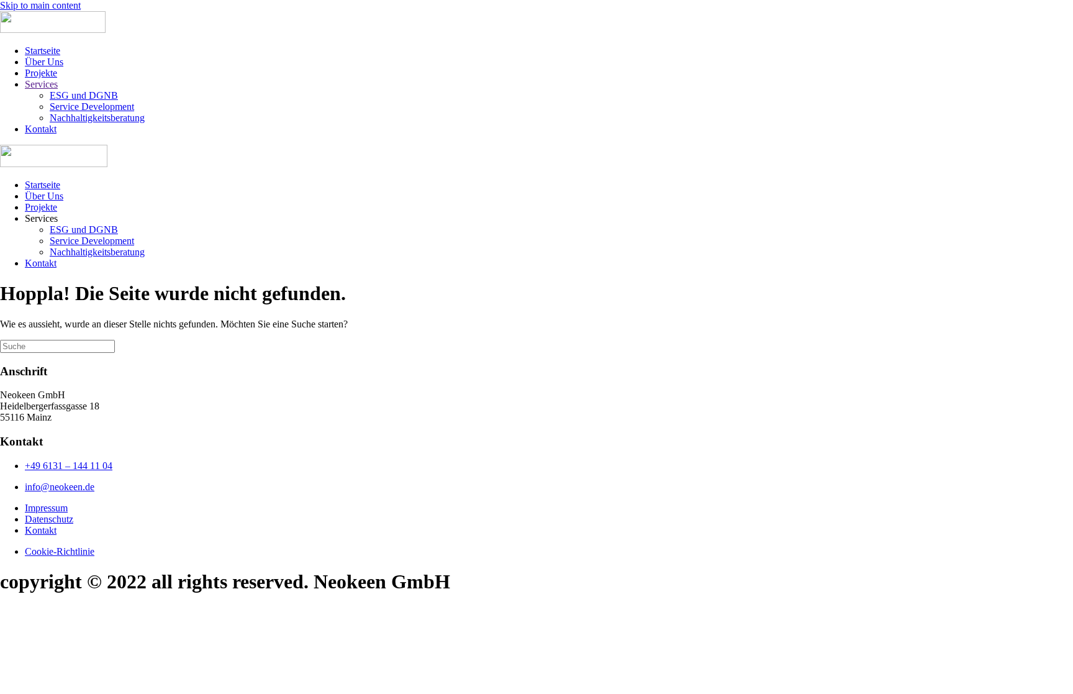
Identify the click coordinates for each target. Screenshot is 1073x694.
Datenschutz (49, 519)
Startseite (42, 50)
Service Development (92, 106)
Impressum (46, 508)
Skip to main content (40, 5)
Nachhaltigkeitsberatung (97, 117)
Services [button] (41, 218)
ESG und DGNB (84, 95)
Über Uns (44, 62)
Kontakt (41, 129)
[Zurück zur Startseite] (53, 29)
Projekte (41, 73)
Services (41, 84)
